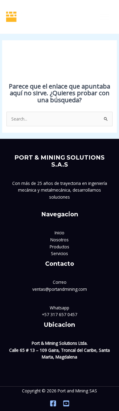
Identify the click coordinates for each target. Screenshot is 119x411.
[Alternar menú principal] (104, 17)
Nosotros (59, 240)
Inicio (59, 233)
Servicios (59, 253)
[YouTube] (66, 403)
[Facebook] (53, 403)
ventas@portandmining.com (59, 289)
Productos (59, 247)
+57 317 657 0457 (59, 314)
